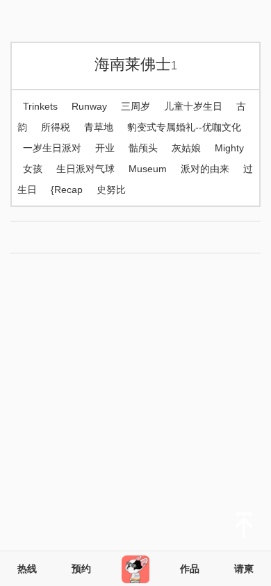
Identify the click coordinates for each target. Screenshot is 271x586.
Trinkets (40, 106)
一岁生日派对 (52, 147)
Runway (89, 106)
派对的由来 (205, 168)
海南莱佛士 (136, 64)
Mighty (229, 147)
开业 (105, 147)
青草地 (98, 127)
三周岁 (135, 106)
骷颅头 (143, 147)
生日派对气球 (85, 168)
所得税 (55, 127)
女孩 (32, 168)
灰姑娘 (186, 147)
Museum (148, 168)
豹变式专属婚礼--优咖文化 (184, 127)
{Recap (67, 189)
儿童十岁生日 (193, 106)
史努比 (111, 189)
